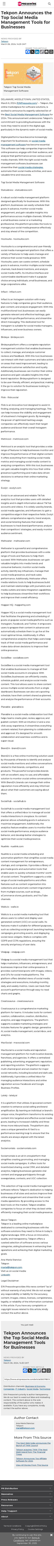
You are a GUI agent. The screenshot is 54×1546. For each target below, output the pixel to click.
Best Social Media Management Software (27, 114)
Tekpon (4, 41)
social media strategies (30, 167)
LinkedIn (5, 1275)
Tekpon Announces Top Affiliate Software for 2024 (31, 1459)
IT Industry (20, 1389)
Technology (44, 1389)
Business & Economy (35, 1386)
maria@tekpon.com (11, 1267)
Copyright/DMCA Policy (36, 1526)
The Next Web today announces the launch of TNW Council (33, 1444)
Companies (9, 1389)
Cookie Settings (35, 1529)
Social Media (32, 1389)
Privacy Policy (17, 1529)
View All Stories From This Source (32, 1465)
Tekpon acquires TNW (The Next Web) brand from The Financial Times (31, 1452)
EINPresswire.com (27, 103)
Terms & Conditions (12, 1526)
